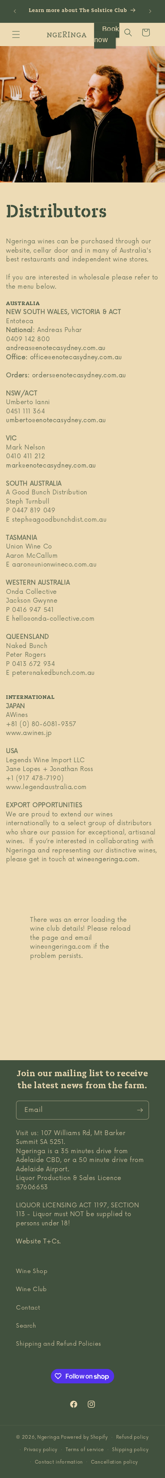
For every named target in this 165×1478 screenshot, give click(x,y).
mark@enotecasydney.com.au (51, 466)
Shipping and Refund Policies (58, 1343)
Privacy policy (41, 1449)
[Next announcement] (150, 11)
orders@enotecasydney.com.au (79, 375)
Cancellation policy (114, 1462)
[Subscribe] (140, 1110)
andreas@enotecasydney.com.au (56, 348)
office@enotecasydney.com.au (76, 357)
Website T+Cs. (38, 1241)
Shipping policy (130, 1449)
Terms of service (85, 1449)
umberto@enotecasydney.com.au (56, 420)
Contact (28, 1307)
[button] (16, 34)
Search (26, 1325)
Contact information (59, 1462)
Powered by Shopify (84, 1437)
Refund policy (132, 1437)
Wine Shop (31, 1271)
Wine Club (31, 1289)
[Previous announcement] (15, 11)
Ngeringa (49, 1437)
